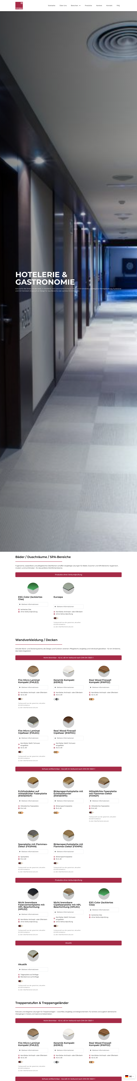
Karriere (99, 5)
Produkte (88, 5)
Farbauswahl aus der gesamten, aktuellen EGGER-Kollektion (67, 623)
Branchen (74, 5)
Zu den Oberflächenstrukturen (63, 627)
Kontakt (109, 5)
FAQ (118, 5)
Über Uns (63, 5)
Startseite (51, 5)
